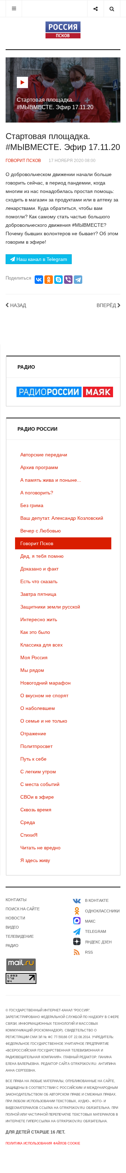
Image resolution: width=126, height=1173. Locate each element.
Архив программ (39, 467)
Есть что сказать (38, 581)
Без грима (31, 505)
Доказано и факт (39, 569)
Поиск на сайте (23, 909)
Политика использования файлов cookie (43, 1143)
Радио (12, 945)
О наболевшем (37, 708)
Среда (27, 822)
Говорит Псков (36, 543)
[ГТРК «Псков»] (63, 29)
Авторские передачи (43, 454)
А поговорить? (36, 492)
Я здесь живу (35, 860)
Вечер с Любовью (40, 531)
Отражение (33, 733)
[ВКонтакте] (39, 279)
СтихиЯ (28, 835)
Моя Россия (34, 657)
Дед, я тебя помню (42, 556)
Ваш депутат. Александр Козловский (61, 518)
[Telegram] (78, 279)
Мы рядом (32, 670)
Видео (12, 927)
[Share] (95, 8)
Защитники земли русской (50, 607)
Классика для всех (41, 645)
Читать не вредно (40, 847)
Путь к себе (33, 759)
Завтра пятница (38, 594)
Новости (15, 918)
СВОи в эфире (37, 797)
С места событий (39, 784)
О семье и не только (43, 721)
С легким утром (38, 771)
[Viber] (68, 279)
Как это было (35, 632)
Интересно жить (38, 619)
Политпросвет (36, 746)
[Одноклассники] (48, 279)
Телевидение (20, 936)
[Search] (112, 8)
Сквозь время (35, 809)
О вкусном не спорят (44, 695)
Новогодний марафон (45, 683)
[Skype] (58, 279)
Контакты (16, 900)
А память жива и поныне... (50, 480)
